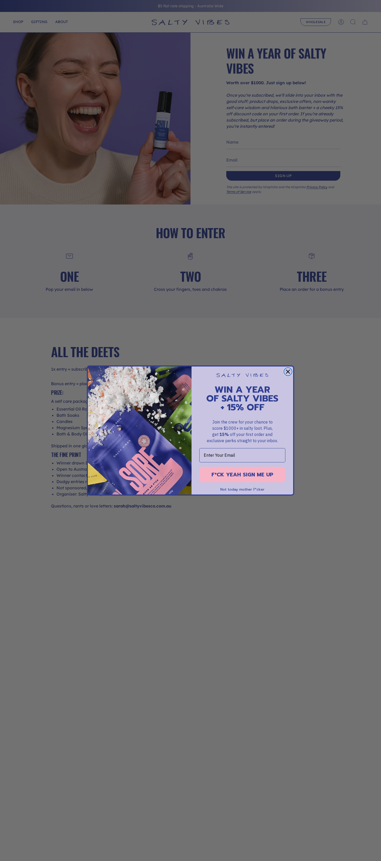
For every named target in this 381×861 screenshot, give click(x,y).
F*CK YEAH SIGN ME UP (242, 474)
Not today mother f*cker (242, 489)
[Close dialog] (288, 372)
